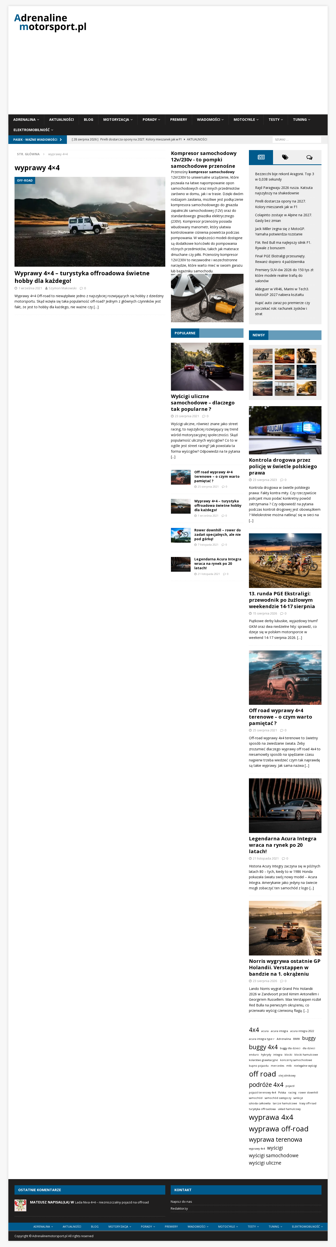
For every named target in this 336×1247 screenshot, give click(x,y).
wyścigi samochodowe (274, 1155)
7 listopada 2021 (208, 544)
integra (277, 1054)
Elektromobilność (32, 129)
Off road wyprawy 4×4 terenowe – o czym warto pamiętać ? (217, 476)
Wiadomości (208, 119)
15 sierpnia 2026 (265, 613)
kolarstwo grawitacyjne (263, 1060)
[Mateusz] (20, 1208)
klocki (288, 1054)
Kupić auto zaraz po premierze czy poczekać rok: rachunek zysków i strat (282, 308)
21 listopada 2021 (209, 574)
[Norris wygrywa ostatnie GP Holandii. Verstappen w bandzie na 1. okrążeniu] (285, 928)
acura (265, 1031)
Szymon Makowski (62, 288)
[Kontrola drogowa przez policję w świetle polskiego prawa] (285, 430)
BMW (296, 1039)
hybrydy (266, 1054)
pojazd (290, 1086)
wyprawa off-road (279, 1129)
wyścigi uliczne (265, 1163)
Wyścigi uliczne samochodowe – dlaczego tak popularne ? (203, 402)
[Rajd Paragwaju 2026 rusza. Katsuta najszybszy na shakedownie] (284, 356)
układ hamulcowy (289, 1109)
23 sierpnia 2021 (187, 416)
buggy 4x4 (263, 1047)
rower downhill (308, 1092)
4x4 (254, 1030)
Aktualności (61, 119)
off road (262, 1074)
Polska (282, 1092)
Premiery (178, 119)
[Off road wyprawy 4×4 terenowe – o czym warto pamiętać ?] (181, 477)
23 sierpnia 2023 (265, 479)
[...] (173, 456)
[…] (96, 307)
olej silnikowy (286, 1075)
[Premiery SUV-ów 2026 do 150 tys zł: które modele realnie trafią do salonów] (284, 388)
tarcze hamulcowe (285, 1103)
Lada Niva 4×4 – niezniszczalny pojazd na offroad (112, 1202)
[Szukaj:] (296, 139)
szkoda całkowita (260, 1103)
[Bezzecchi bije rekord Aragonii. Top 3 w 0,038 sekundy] (263, 356)
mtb (289, 1065)
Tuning (300, 119)
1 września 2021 (30, 288)
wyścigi (275, 1148)
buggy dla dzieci (290, 1048)
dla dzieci (309, 1048)
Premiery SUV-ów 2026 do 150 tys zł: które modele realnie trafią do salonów (284, 275)
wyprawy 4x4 (257, 1148)
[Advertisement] (168, 77)
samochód (255, 1098)
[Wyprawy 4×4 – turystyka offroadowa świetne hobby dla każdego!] (90, 222)
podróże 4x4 (266, 1084)
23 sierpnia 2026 (265, 981)
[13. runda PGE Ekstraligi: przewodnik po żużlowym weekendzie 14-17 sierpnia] (285, 560)
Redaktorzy (179, 1208)
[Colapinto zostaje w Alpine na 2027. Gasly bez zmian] (263, 372)
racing (292, 1092)
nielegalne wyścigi (305, 1065)
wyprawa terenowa (275, 1139)
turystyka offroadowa (262, 1109)
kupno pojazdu (259, 1065)
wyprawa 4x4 (271, 1117)
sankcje (298, 1098)
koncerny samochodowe (296, 1060)
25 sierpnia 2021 (208, 486)
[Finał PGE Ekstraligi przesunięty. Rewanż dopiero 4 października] (263, 388)
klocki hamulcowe (306, 1054)
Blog (88, 119)
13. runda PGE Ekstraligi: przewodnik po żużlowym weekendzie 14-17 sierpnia (282, 600)
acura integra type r (262, 1039)
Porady (150, 119)
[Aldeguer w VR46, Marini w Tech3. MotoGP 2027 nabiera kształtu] (306, 388)
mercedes (277, 1065)
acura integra (279, 1031)
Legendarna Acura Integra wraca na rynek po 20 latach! (217, 563)
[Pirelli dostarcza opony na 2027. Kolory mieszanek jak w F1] (306, 356)
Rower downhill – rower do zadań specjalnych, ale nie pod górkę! (217, 534)
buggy (309, 1038)
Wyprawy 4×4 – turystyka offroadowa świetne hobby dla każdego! (82, 277)
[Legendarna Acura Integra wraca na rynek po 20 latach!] (181, 564)
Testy (274, 119)
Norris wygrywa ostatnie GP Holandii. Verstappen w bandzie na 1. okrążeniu (285, 967)
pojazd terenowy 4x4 (262, 1092)
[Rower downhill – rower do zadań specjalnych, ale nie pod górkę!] (181, 535)
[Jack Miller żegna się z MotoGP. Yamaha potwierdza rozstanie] (284, 372)
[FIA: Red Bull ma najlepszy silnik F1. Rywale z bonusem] (306, 372)
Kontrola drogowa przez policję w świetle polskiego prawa (283, 466)
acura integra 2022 (302, 1031)
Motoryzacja (116, 119)
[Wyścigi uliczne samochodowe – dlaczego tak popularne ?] (207, 367)
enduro (254, 1054)
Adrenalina (24, 119)
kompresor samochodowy (212, 171)
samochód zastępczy (278, 1098)
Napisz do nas (181, 1201)
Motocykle (244, 119)
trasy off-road (307, 1103)
